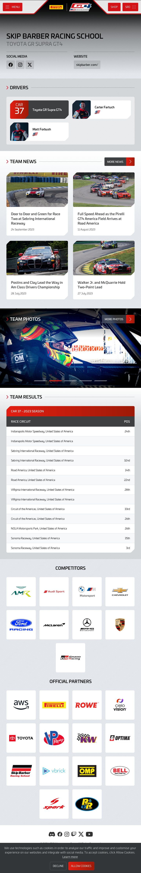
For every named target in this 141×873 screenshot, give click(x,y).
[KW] (87, 738)
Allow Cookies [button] (81, 866)
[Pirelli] (54, 705)
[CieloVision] (120, 705)
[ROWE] (87, 705)
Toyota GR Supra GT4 (34, 44)
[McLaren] (54, 624)
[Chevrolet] (120, 592)
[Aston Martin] (21, 592)
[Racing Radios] (87, 804)
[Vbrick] (54, 771)
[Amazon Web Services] (21, 705)
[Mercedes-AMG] (87, 624)
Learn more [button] (70, 857)
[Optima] (120, 738)
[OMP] (87, 771)
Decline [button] (58, 866)
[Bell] (120, 771)
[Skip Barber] (21, 771)
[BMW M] (87, 592)
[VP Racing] (54, 738)
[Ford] (21, 624)
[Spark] (54, 804)
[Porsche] (120, 624)
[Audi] (54, 592)
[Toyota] (70, 658)
